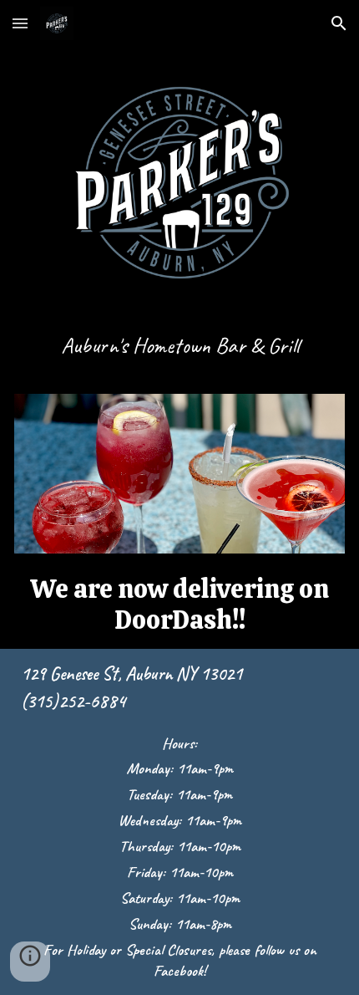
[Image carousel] (180, 474)
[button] (20, 23)
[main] (180, 352)
